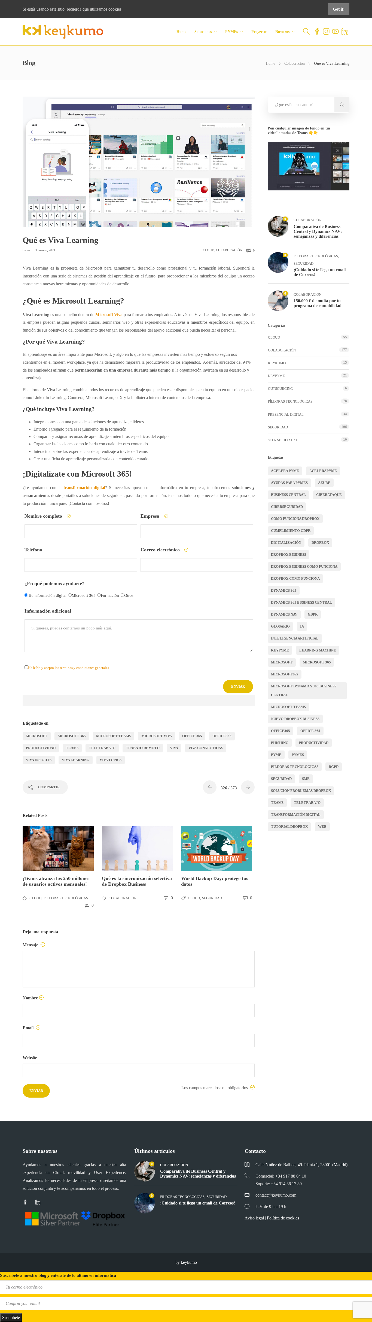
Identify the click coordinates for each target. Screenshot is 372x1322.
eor (29, 250)
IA (302, 626)
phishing (279, 743)
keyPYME (276, 376)
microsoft (36, 736)
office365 (221, 736)
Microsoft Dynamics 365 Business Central (303, 690)
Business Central (288, 495)
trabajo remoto (143, 748)
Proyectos (259, 32)
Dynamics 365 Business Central (301, 602)
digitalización (286, 542)
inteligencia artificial (295, 638)
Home (181, 32)
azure (324, 483)
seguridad (281, 779)
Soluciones (203, 32)
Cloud (208, 250)
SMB (306, 779)
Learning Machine (317, 650)
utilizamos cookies (105, 9)
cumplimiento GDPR (290, 531)
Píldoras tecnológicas (66, 898)
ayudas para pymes (289, 483)
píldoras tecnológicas (294, 767)
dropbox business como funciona (304, 566)
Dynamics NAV (284, 614)
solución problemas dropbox (301, 791)
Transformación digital (296, 815)
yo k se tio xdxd (283, 440)
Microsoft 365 (72, 736)
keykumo (277, 363)
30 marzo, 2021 (45, 250)
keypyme (280, 650)
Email (29, 1028)
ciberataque (329, 495)
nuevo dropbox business (295, 719)
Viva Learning (75, 760)
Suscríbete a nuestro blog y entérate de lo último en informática (58, 1275)
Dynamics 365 (283, 590)
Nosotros (282, 32)
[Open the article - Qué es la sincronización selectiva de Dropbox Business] (120, 848)
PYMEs (231, 32)
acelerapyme (323, 471)
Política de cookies (283, 1218)
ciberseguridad (287, 507)
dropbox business (288, 554)
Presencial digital (286, 414)
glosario (280, 626)
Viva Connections (205, 748)
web (322, 826)
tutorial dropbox (289, 826)
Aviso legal (254, 1218)
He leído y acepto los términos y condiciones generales (68, 668)
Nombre (30, 998)
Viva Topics (110, 760)
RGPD (334, 767)
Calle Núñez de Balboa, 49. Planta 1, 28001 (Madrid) (301, 1164)
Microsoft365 (284, 674)
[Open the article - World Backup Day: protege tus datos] (199, 848)
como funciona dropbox (295, 519)
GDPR (313, 614)
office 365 (192, 736)
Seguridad (212, 898)
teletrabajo (102, 748)
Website (30, 1057)
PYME (276, 755)
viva (174, 748)
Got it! (338, 9)
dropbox (320, 542)
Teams (72, 748)
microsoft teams (113, 736)
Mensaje (31, 945)
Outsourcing (280, 389)
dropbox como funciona (295, 578)
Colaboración (294, 63)
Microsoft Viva (156, 736)
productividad (41, 748)
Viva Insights (38, 760)
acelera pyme (285, 471)
